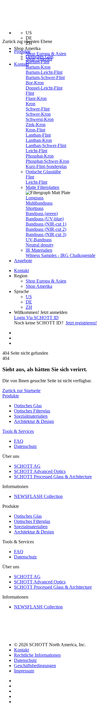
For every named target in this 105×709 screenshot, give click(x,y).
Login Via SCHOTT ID (36, 317)
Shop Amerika (39, 286)
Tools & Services (18, 431)
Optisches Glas (39, 56)
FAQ (18, 441)
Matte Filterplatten (42, 187)
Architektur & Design (34, 421)
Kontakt (21, 64)
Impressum (24, 670)
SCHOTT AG (27, 466)
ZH (29, 307)
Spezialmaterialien (31, 416)
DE (29, 301)
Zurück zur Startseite (21, 390)
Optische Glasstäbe (43, 171)
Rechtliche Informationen (37, 655)
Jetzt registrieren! (81, 322)
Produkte (10, 395)
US (29, 296)
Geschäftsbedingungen (35, 665)
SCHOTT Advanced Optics (40, 471)
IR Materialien (39, 250)
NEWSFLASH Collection (38, 496)
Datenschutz (25, 446)
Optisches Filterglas (32, 410)
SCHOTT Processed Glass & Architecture (53, 476)
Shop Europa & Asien (46, 53)
